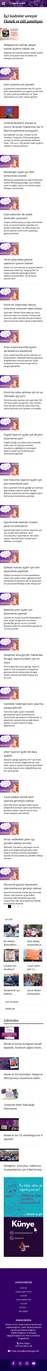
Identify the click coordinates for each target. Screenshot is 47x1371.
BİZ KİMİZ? (23, 1311)
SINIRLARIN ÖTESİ (23, 1292)
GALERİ (23, 1303)
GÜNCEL (23, 1288)
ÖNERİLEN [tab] (10, 1008)
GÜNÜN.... (23, 1307)
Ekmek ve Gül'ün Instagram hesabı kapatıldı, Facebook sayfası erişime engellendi (23, 1047)
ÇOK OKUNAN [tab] (11, 1002)
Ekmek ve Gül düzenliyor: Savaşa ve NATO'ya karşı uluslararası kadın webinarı (23, 1078)
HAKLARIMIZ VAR (23, 1299)
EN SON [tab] (9, 919)
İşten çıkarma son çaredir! (19, 84)
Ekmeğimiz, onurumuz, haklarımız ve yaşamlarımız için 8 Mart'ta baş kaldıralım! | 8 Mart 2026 (22, 1169)
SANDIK (23, 1295)
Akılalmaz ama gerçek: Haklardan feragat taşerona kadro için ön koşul (23, 658)
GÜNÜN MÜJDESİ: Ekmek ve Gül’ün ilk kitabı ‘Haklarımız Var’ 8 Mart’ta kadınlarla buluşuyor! (23, 126)
